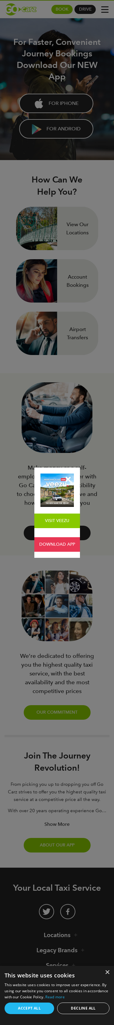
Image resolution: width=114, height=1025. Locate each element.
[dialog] (57, 995)
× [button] (107, 972)
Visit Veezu (57, 520)
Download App (57, 544)
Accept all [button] (29, 1008)
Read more (55, 997)
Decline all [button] (83, 1008)
